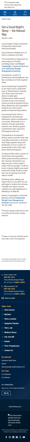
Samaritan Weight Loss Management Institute (13, 200)
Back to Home (7, 19)
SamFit (4, 364)
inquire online (19, 282)
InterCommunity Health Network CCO (13, 367)
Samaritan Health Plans (9, 360)
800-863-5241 (9, 277)
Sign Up (6, 393)
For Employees (6, 374)
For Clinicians (6, 377)
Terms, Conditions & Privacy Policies (17, 431)
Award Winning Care (15, 407)
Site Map (6, 431)
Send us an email (10, 298)
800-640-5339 (9, 289)
